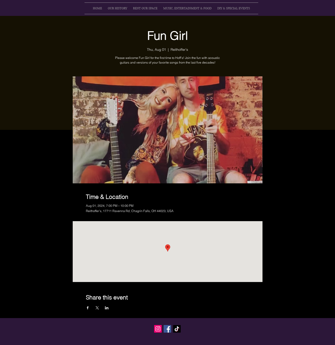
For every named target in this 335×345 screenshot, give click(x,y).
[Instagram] (158, 329)
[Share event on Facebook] (88, 307)
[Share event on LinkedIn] (107, 307)
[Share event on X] (97, 307)
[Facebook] (167, 329)
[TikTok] (177, 329)
